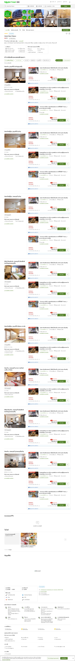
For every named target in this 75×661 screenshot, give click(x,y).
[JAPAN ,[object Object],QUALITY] (6, 38)
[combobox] (15, 6)
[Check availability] (67, 79)
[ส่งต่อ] (69, 33)
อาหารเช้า (27, 60)
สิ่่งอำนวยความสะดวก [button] (30, 30)
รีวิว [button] (20, 30)
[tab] (59, 60)
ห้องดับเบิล (33, 60)
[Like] (66, 33)
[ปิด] (73, 658)
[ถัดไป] (65, 539)
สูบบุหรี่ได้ (39, 60)
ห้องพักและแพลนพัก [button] (14, 30)
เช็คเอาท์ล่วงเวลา (46, 60)
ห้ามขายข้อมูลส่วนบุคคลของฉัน (53, 658)
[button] (10, 2)
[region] (37, 658)
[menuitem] (53, 2)
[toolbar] (36, 6)
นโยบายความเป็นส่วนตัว (6, 659)
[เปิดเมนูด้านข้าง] (70, 2)
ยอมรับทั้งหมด (64, 658)
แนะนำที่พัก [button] (7, 30)
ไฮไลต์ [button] (23, 30)
